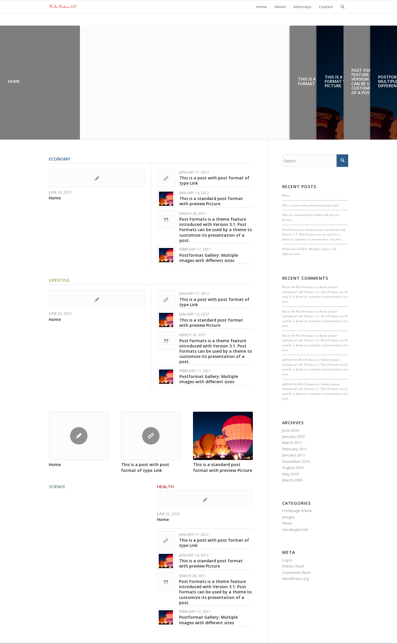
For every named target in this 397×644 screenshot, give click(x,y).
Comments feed (296, 572)
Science (57, 486)
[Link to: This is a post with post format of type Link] (166, 178)
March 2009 (292, 480)
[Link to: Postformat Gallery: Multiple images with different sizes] (166, 255)
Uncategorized (295, 529)
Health (165, 486)
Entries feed (293, 566)
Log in (287, 560)
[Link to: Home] (97, 178)
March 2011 (292, 442)
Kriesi (286, 287)
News (287, 523)
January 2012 (293, 436)
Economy (59, 159)
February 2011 (294, 449)
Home (55, 198)
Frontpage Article (297, 510)
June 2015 (290, 430)
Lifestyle (59, 280)
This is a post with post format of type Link (214, 180)
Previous (57, 435)
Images (288, 517)
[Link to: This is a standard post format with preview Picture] (166, 199)
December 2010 (296, 461)
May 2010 (290, 474)
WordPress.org (295, 578)
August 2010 (292, 467)
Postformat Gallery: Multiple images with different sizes (208, 257)
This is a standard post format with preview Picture (211, 201)
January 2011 (293, 455)
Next (244, 435)
